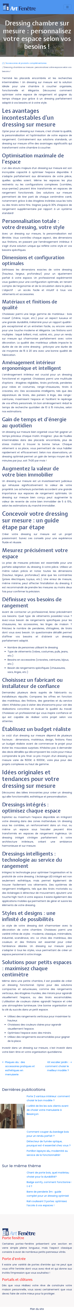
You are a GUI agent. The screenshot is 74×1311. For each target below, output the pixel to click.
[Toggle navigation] (67, 7)
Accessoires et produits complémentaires (26, 63)
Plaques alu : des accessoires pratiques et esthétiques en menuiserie (20, 1068)
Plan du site (37, 1309)
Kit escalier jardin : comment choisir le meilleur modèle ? (57, 1066)
